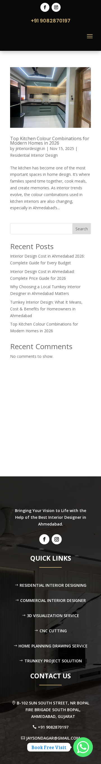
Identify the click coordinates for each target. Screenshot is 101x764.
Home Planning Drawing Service (53, 646)
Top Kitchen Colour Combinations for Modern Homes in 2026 (49, 140)
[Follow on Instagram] (56, 7)
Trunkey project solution (53, 660)
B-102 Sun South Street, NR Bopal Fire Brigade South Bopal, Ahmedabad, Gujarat (53, 709)
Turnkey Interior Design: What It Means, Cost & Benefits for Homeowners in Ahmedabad (46, 308)
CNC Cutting (53, 630)
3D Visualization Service (53, 615)
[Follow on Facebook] (44, 7)
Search (81, 228)
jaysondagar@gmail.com (53, 738)
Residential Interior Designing (53, 585)
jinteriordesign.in (30, 148)
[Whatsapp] (83, 747)
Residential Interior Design (34, 155)
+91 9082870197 (50, 20)
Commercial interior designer (53, 600)
